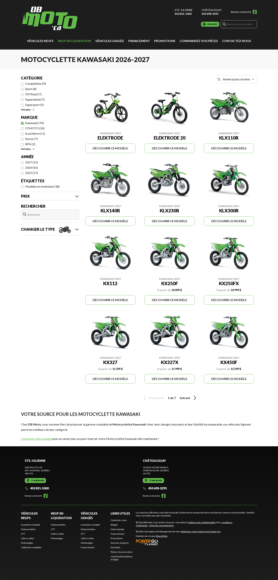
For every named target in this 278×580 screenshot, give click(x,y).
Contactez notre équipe (36, 438)
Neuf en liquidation (74, 41)
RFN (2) (30, 144)
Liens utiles (120, 513)
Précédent (156, 398)
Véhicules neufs (40, 41)
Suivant (185, 398)
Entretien (115, 547)
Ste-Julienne (184, 10)
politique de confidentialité (201, 522)
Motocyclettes (28, 529)
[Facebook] (254, 12)
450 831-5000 (183, 13)
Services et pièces (120, 542)
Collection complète (31, 547)
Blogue (114, 524)
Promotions (164, 41)
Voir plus (26, 109)
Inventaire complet (30, 524)
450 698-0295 (210, 13)
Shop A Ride (161, 536)
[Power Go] (178, 542)
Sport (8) (30, 89)
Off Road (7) (33, 94)
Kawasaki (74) (34, 123)
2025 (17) (31, 173)
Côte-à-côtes (27, 538)
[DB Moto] (50, 18)
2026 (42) (31, 167)
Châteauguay (212, 10)
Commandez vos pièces (199, 41)
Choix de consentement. (161, 525)
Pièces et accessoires (122, 551)
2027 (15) (31, 162)
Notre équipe (117, 529)
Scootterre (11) (35, 133)
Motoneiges (27, 542)
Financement (139, 41)
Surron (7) (31, 139)
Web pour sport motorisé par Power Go (200, 531)
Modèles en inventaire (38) (42, 186)
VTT (23, 533)
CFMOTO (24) (34, 128)
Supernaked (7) (35, 99)
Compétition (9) (35, 83)
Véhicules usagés (109, 41)
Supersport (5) (34, 104)
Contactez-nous (236, 41)
